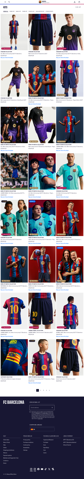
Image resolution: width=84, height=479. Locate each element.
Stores (4, 463)
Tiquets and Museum (48, 439)
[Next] (49, 390)
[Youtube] (42, 469)
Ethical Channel (67, 445)
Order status (6, 439)
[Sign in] (75, 2)
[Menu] (5, 2)
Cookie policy (26, 445)
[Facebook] (38, 469)
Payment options (7, 455)
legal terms (38, 412)
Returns (5, 452)
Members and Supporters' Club (10, 458)
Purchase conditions (28, 442)
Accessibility (26, 447)
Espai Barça (46, 447)
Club (44, 450)
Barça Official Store (11, 474)
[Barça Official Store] (44, 2)
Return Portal (6, 442)
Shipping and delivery (8, 450)
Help (4, 445)
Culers (44, 452)
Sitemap (25, 450)
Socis (44, 445)
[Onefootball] (53, 469)
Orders (5, 447)
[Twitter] (49, 469)
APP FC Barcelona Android (69, 442)
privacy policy (45, 412)
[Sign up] (52, 407)
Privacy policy (26, 439)
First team (45, 442)
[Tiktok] (45, 469)
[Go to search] (9, 2)
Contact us (5, 460)
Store (31, 471)
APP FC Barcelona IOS (68, 439)
